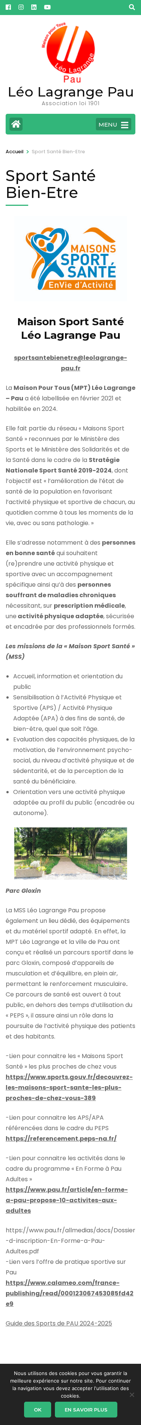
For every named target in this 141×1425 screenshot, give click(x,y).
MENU (108, 124)
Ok (37, 1410)
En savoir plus (86, 1410)
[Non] (131, 1394)
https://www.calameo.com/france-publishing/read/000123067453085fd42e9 (69, 1293)
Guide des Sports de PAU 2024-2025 (59, 1323)
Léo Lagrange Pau (71, 91)
